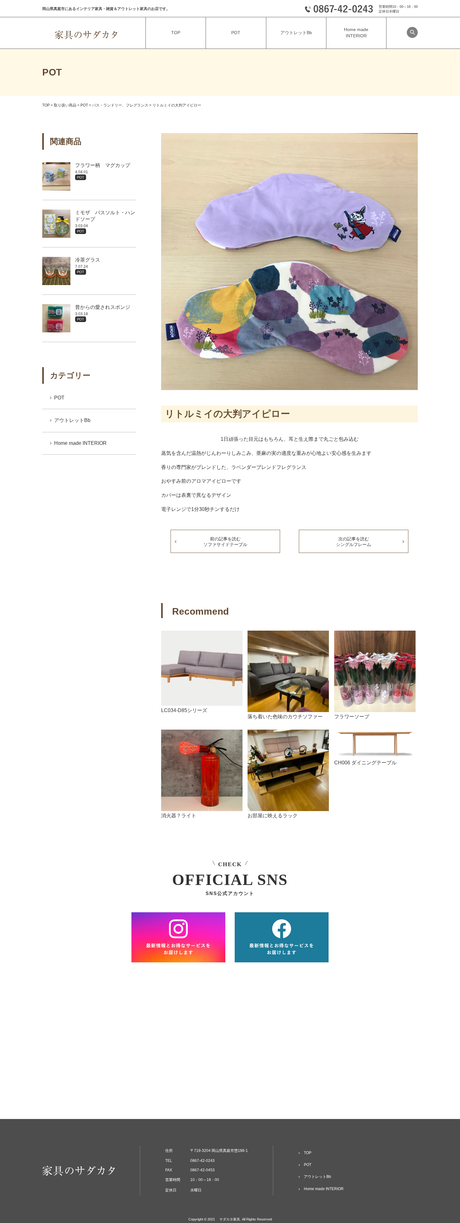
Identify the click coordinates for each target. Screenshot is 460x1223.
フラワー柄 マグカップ (102, 165)
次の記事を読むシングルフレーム (353, 541)
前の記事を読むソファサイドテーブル (225, 541)
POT (80, 177)
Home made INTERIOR (80, 443)
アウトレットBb (72, 420)
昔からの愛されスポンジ (102, 307)
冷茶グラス (87, 260)
